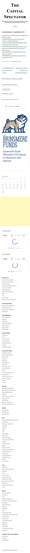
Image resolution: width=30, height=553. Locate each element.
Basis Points (5, 356)
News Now (4, 321)
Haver (3, 370)
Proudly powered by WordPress (9, 550)
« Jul (3, 192)
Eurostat (4, 427)
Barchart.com (5, 410)
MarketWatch (5, 540)
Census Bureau (6, 283)
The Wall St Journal (6, 347)
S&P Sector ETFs (6, 447)
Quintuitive (5, 522)
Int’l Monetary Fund (7, 307)
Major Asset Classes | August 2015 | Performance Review (21, 70)
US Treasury (5, 297)
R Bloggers (5, 524)
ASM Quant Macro (6, 493)
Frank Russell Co (6, 443)
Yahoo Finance (5, 414)
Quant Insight (5, 516)
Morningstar (5, 433)
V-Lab (3, 487)
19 (10, 186)
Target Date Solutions (7, 485)
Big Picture (4, 358)
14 (17, 184)
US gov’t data (5, 461)
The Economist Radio (7, 392)
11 (6, 184)
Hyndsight (4, 508)
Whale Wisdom (6, 457)
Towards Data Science (7, 528)
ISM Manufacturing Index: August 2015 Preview (8, 70)
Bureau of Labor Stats (7, 281)
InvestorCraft (5, 475)
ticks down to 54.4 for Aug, (15, 39)
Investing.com (5, 412)
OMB (3, 293)
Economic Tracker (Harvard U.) (9, 500)
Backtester (4, 467)
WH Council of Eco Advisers (9, 299)
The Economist (5, 339)
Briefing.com (5, 536)
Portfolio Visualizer (7, 479)
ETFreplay (4, 471)
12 (10, 184)
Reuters (4, 345)
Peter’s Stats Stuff (6, 512)
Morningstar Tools (6, 477)
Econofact (4, 364)
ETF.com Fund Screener (8, 469)
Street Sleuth (5, 327)
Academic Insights (6, 352)
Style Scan (4, 483)
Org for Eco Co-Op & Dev (8, 309)
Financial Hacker (6, 504)
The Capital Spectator (15, 11)
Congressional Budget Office (9, 285)
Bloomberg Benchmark (8, 388)
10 (2, 184)
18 (6, 186)
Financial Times (6, 341)
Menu (15, 26)
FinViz (3, 473)
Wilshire (4, 459)
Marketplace (5, 400)
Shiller (3, 445)
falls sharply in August (21, 46)
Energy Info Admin (6, 287)
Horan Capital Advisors (8, 372)
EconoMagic (5, 421)
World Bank (5, 311)
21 (17, 186)
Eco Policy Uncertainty (7, 423)
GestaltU (4, 506)
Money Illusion (5, 374)
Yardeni (4, 382)
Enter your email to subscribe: (9, 84)
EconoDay (4, 538)
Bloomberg (5, 335)
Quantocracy (5, 518)
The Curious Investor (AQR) (9, 390)
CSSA (3, 496)
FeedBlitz (10, 93)
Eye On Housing (6, 368)
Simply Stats (5, 526)
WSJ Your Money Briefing (8, 404)
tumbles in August (6, 37)
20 (13, 186)
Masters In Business (7, 402)
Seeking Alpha (5, 325)
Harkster (4, 319)
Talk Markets (5, 329)
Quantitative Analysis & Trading (10, 514)
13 (13, 184)
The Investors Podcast (7, 396)
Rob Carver (5, 494)
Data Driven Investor (7, 498)
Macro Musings (6, 398)
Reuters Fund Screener (8, 481)
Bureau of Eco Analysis (8, 279)
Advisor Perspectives (7, 354)
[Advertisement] (15, 211)
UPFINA (4, 380)
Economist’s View (6, 366)
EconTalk (4, 394)
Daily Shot (4, 360)
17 (2, 186)
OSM (3, 510)
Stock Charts (5, 453)
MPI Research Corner (7, 376)
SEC (3, 295)
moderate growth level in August (10, 44)
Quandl (4, 441)
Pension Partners (6, 378)
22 (21, 186)
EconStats (4, 425)
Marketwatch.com (6, 343)
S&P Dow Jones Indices (8, 449)
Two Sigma (4, 530)
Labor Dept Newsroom (7, 291)
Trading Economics (6, 455)
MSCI (3, 431)
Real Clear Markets (7, 323)
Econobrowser (5, 362)
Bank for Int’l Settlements (8, 305)
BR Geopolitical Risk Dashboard (10, 420)
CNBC (3, 337)
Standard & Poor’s (6, 451)
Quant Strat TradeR (7, 520)
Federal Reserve (6, 289)
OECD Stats (5, 435)
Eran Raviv (5, 502)
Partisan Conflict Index (7, 439)
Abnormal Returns (6, 317)
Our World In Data (6, 437)
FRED (3, 429)
